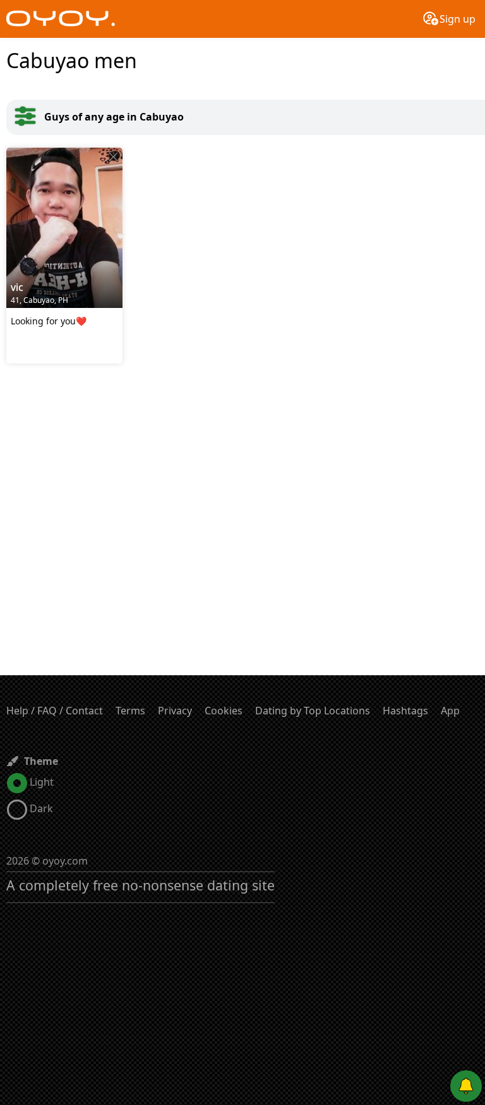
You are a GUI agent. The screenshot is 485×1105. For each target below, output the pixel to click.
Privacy (175, 711)
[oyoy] (60, 19)
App (450, 711)
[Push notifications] (466, 1086)
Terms (130, 711)
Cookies (223, 711)
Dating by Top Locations (312, 711)
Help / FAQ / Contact (54, 711)
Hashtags (405, 711)
